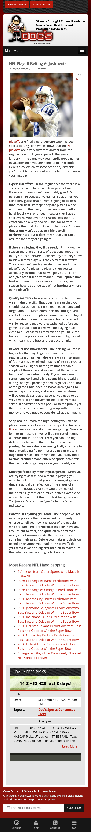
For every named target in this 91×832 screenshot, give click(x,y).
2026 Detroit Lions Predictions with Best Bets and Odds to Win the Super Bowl (47, 646)
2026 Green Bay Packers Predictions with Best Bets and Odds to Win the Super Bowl (49, 637)
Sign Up (16, 828)
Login (36, 828)
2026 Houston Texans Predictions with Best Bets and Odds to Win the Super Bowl (49, 628)
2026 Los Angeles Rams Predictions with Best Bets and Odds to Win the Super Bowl (49, 582)
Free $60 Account (17, 4)
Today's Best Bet (42, 4)
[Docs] (30, 29)
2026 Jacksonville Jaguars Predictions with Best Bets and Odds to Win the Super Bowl (49, 610)
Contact (55, 828)
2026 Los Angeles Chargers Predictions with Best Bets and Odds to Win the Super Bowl (49, 592)
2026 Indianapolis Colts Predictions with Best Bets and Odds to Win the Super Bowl (49, 619)
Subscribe (74, 808)
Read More (69, 746)
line (11, 429)
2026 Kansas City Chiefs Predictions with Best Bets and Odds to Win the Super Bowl (49, 601)
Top (74, 828)
